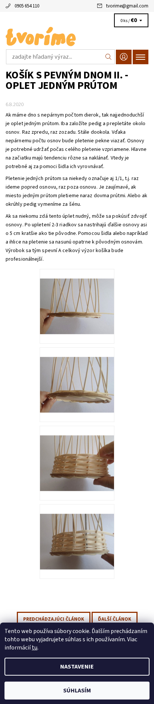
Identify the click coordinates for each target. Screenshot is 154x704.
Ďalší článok (114, 619)
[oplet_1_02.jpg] (77, 375)
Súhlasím (77, 690)
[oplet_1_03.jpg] (77, 453)
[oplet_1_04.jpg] (77, 532)
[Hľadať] (108, 56)
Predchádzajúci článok (53, 619)
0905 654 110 (27, 6)
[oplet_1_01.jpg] (77, 296)
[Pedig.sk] (77, 36)
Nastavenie (77, 667)
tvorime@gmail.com (127, 6)
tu (34, 647)
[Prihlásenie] (124, 57)
